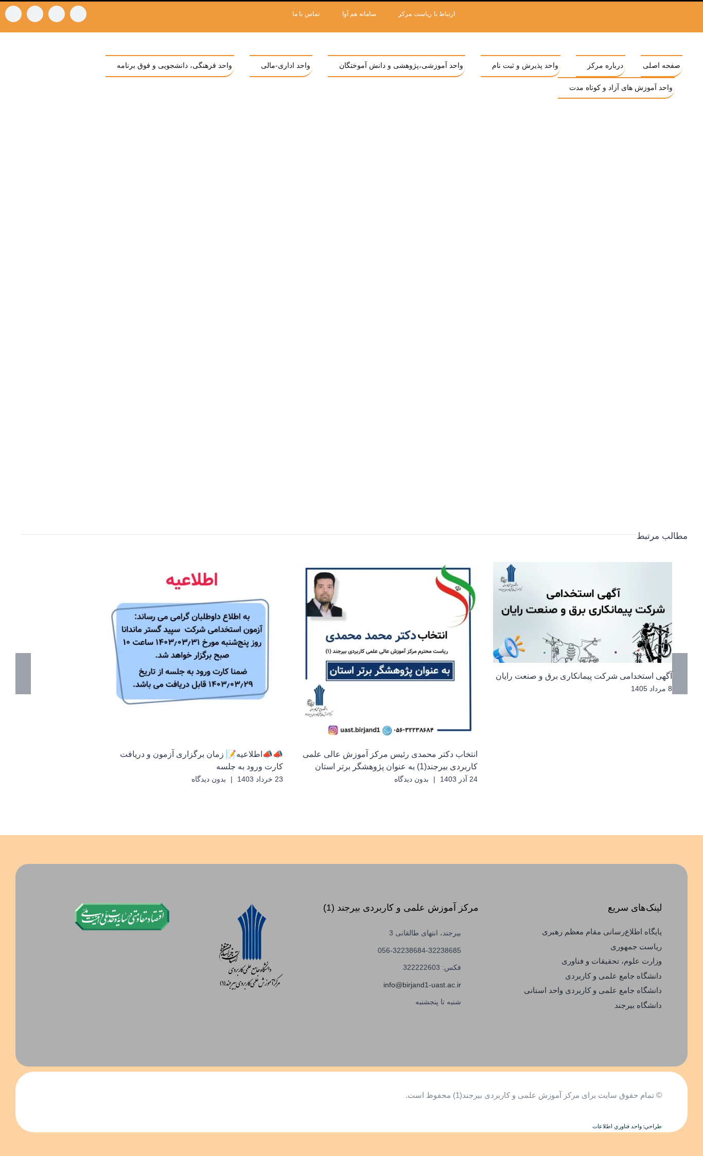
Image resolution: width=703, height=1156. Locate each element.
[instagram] (78, 14)
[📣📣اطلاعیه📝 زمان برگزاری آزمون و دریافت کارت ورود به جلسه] (193, 651)
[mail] (13, 14)
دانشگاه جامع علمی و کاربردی (613, 975)
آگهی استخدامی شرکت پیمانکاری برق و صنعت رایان (597, 612)
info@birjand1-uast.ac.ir (422, 985)
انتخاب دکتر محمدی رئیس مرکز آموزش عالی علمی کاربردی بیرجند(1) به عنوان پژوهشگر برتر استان (403, 651)
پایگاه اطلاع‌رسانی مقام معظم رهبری (602, 931)
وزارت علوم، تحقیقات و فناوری (611, 960)
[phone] (35, 14)
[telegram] (56, 14)
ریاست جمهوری (636, 946)
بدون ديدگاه (411, 779)
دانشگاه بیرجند (638, 1005)
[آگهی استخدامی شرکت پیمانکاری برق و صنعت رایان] (582, 612)
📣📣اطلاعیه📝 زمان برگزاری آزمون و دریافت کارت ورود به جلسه (208, 651)
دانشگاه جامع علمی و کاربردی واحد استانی (593, 990)
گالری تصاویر (567, 612)
